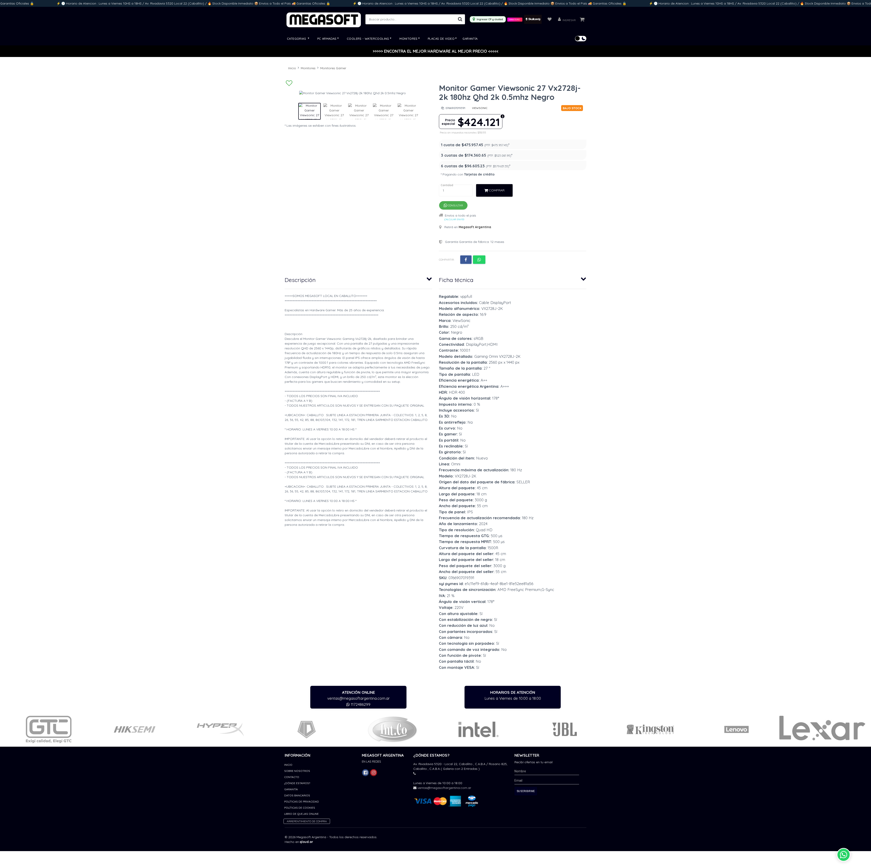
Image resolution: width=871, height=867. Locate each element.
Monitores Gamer (333, 68)
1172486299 (360, 704)
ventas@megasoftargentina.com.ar (358, 698)
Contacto (291, 777)
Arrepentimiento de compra (307, 821)
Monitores (308, 68)
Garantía (469, 38)
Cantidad (447, 185)
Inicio (292, 68)
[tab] (358, 279)
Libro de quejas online (301, 813)
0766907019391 (455, 108)
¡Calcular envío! (454, 219)
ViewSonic (479, 108)
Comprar (496, 190)
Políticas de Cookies (299, 807)
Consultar (455, 205)
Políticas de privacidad (301, 801)
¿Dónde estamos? (297, 783)
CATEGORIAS (297, 38)
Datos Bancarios (297, 795)
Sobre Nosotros (297, 771)
